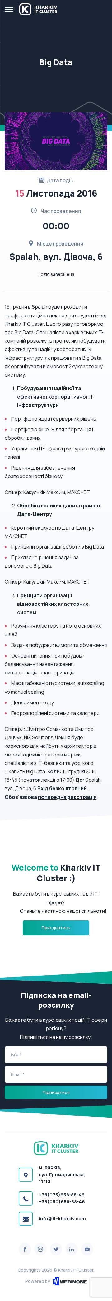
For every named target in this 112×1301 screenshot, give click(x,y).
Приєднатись (56, 928)
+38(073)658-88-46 (62, 1194)
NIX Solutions (39, 737)
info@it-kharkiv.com (62, 1218)
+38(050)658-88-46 (62, 1201)
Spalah (39, 306)
